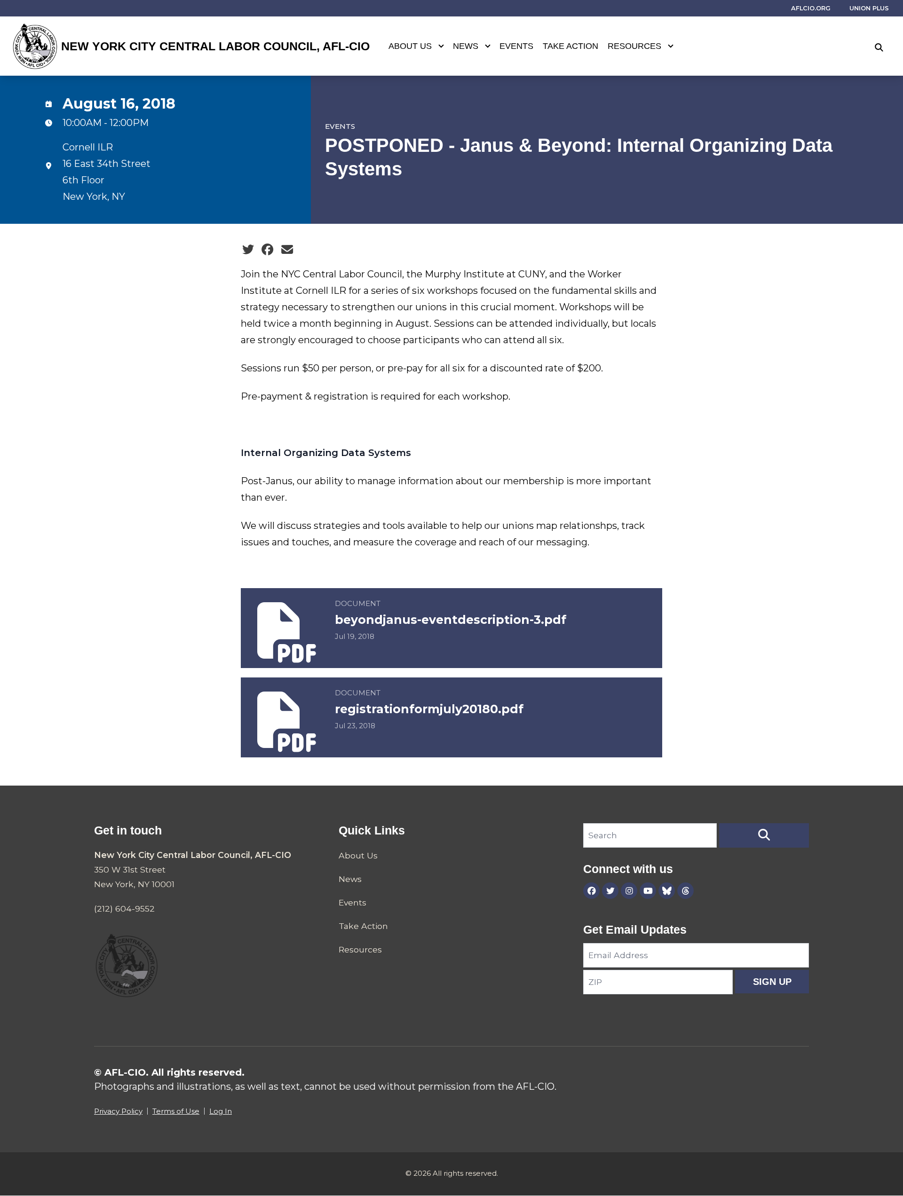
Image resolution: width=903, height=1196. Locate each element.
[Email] (287, 250)
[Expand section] (441, 46)
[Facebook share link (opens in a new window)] (267, 250)
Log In (220, 1111)
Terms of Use (175, 1111)
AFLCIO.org (811, 8)
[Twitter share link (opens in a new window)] (248, 250)
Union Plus (869, 8)
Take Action (570, 46)
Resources (634, 46)
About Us (410, 46)
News (465, 46)
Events (516, 46)
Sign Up (772, 981)
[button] (764, 835)
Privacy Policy (118, 1111)
